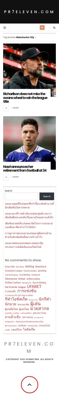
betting (29, 266)
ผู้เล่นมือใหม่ (11, 309)
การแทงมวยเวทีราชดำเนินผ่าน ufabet (19, 295)
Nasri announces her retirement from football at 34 (24, 168)
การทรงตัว (10, 291)
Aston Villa (10, 266)
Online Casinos (13, 282)
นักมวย (10, 304)
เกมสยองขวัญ (32, 326)
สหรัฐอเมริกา (9, 321)
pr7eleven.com (29, 11)
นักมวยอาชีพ (23, 304)
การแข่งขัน (26, 291)
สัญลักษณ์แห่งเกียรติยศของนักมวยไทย (29, 321)
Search (8, 190)
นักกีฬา (45, 299)
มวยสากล (39, 308)
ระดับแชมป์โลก (26, 313)
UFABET (34, 286)
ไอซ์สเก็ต (29, 329)
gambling (42, 270)
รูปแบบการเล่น (39, 313)
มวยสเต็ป (8, 313)
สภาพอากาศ (38, 317)
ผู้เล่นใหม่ (24, 309)
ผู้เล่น (35, 303)
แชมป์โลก (16, 329)
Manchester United (15, 278)
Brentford (40, 266)
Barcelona (20, 267)
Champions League (13, 270)
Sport (16, 108)
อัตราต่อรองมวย (11, 326)
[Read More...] (6, 108)
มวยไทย (16, 313)
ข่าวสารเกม (33, 300)
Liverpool (35, 274)
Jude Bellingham (11, 275)
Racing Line (26, 283)
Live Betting (25, 274)
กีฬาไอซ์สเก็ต (16, 299)
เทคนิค (7, 330)
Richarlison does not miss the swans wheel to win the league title (25, 97)
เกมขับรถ (22, 325)
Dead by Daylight (30, 271)
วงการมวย (27, 317)
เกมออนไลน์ (44, 325)
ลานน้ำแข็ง (12, 317)
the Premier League (15, 287)
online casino (33, 278)
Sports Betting (39, 282)
